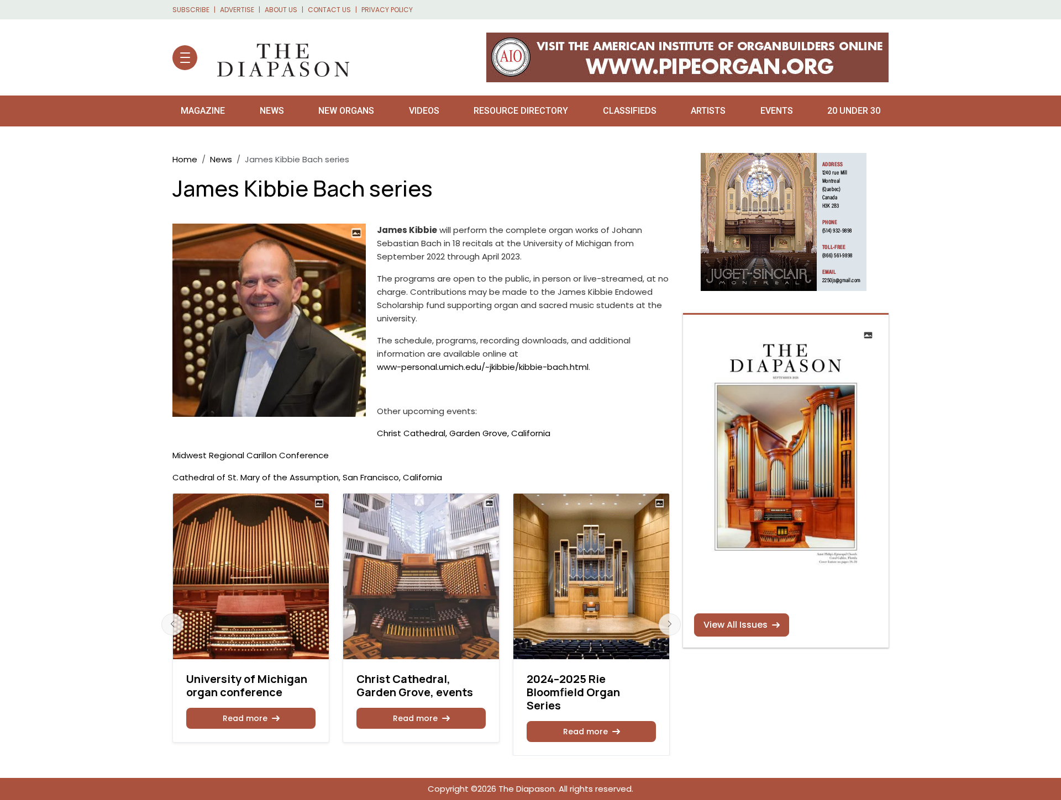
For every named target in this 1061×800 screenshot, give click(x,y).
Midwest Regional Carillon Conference (250, 455)
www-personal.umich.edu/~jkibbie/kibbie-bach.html (483, 367)
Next (670, 624)
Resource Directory (521, 110)
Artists (708, 110)
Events (776, 110)
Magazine (203, 110)
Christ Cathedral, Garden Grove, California (463, 433)
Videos (424, 110)
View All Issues (735, 624)
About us (281, 9)
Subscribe (190, 9)
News (272, 110)
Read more (245, 718)
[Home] (277, 57)
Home (184, 159)
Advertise (237, 9)
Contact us (329, 9)
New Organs (346, 110)
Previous (172, 624)
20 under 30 (853, 110)
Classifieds (629, 110)
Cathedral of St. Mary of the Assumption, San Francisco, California (307, 477)
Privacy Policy (387, 9)
